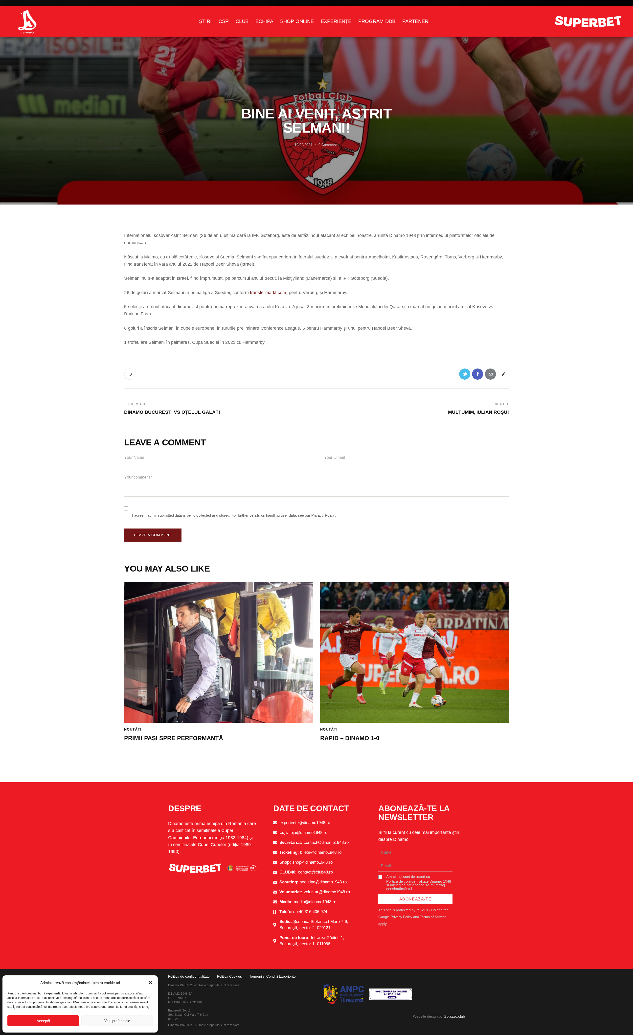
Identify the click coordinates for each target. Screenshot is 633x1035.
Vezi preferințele (117, 1021)
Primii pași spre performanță (173, 738)
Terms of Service (433, 917)
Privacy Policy (323, 515)
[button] (150, 982)
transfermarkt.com (268, 292)
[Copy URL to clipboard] (503, 374)
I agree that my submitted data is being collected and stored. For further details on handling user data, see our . (234, 515)
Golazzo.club (454, 1016)
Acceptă (43, 1021)
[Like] (130, 374)
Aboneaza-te (415, 899)
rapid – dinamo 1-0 (349, 738)
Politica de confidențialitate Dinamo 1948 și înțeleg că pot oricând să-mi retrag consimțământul (418, 885)
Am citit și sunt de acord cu (418, 882)
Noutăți (132, 729)
